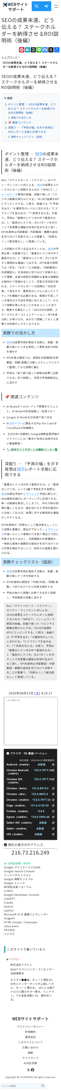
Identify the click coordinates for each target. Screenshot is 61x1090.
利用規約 (30, 1032)
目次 (10, 98)
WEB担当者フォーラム (18, 887)
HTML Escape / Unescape (20, 922)
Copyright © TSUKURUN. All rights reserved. (30, 1077)
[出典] (53, 764)
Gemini (9, 906)
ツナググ (9, 934)
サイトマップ (30, 1058)
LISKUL (9, 891)
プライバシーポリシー (30, 1026)
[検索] (43, 1086)
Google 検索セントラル (18, 879)
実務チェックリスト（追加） (27, 136)
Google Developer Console (21, 895)
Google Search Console (19, 871)
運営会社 (30, 1037)
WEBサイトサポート (18, 7)
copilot (9, 910)
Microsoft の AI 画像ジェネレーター (26, 914)
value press (11, 926)
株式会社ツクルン (21, 965)
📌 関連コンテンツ (19, 122)
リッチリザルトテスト (17, 875)
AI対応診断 (30, 1063)
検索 (30, 1053)
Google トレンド (14, 883)
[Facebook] (32, 1070)
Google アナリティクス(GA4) (22, 867)
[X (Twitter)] (29, 1070)
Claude (8, 902)
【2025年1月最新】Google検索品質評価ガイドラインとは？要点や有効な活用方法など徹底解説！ (33, 438)
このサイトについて (30, 1042)
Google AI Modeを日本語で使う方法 (29, 417)
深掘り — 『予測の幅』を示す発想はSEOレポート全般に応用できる (30, 129)
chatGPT (9, 899)
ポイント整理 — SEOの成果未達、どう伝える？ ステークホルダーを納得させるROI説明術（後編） (32, 108)
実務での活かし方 (21, 117)
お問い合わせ (30, 1047)
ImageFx (9, 918)
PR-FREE (9, 930)
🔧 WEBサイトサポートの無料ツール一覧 (32, 449)
